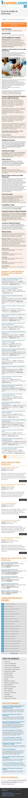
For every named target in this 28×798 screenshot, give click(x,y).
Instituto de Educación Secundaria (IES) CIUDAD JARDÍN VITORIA (12, 394)
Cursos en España (10, 789)
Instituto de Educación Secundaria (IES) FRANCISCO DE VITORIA (12, 385)
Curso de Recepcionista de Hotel (10, 520)
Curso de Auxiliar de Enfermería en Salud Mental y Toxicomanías (13, 485)
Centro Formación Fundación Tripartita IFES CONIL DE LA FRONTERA (13, 341)
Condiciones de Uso (7, 792)
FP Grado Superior (13, 780)
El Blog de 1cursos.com (8, 796)
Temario (22, 481)
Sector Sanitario (4, 780)
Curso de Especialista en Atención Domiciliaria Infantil (11, 538)
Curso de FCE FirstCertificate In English (14, 781)
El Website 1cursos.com (8, 795)
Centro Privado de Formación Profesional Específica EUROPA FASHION (13, 448)
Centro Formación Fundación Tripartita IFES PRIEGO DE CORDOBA (13, 323)
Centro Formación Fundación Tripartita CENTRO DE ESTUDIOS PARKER (12, 279)
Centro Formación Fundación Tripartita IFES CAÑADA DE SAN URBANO (13, 349)
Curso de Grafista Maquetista (12, 783)
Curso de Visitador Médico (8, 503)
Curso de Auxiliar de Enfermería (9, 562)
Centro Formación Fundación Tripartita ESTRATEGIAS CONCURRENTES (12, 287)
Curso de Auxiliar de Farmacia (10, 467)
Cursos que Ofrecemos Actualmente (11, 793)
